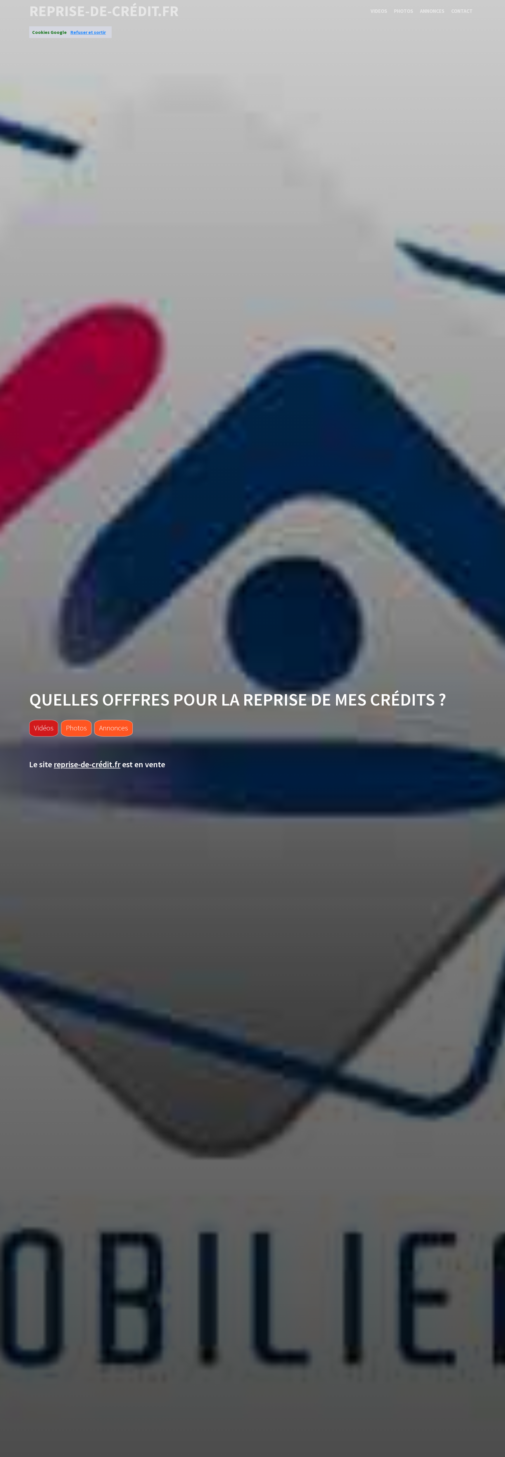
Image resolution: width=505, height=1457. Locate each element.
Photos (403, 11)
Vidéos (43, 727)
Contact (462, 11)
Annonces (432, 11)
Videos (379, 11)
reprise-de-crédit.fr (104, 11)
